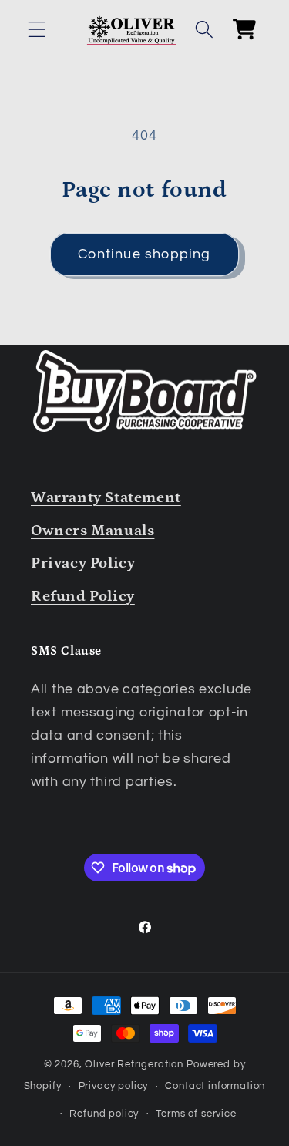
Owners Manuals (92, 530)
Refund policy (104, 1113)
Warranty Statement (106, 497)
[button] (37, 29)
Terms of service (196, 1113)
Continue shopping (144, 254)
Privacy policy (114, 1085)
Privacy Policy (83, 562)
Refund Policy (83, 596)
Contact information (215, 1085)
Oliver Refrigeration (134, 1064)
